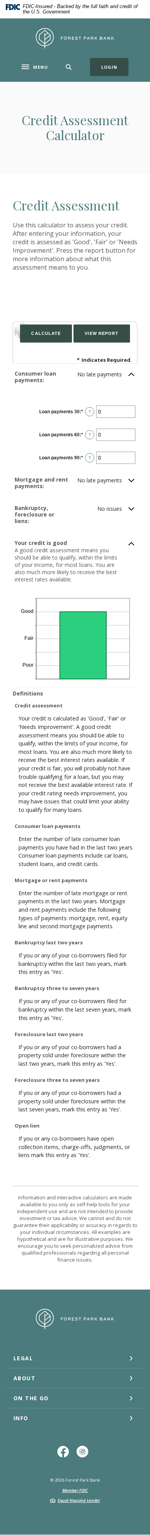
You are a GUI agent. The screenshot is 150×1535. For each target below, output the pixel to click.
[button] (75, 377)
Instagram (85, 1454)
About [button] (24, 1378)
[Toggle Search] (68, 67)
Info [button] (20, 1418)
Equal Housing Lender (79, 1500)
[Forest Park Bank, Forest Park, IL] (75, 38)
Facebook (65, 1454)
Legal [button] (23, 1358)
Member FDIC (75, 1490)
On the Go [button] (31, 1398)
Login (115, 67)
